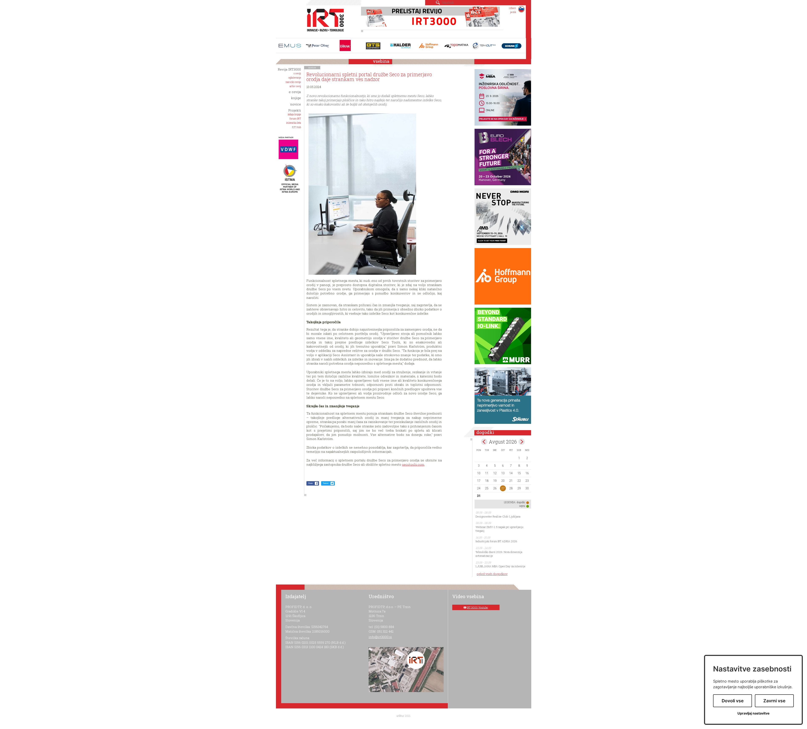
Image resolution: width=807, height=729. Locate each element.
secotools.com (413, 464)
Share (310, 483)
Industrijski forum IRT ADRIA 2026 (496, 541)
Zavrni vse (774, 700)
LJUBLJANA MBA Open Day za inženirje (500, 566)
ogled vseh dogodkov (492, 574)
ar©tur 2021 (403, 716)
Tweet (325, 483)
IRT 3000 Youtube (477, 607)
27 (503, 488)
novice (312, 67)
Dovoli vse (733, 700)
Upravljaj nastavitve (753, 713)
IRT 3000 (324, 20)
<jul (484, 442)
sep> (521, 442)
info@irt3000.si (380, 637)
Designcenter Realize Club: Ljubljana (498, 516)
